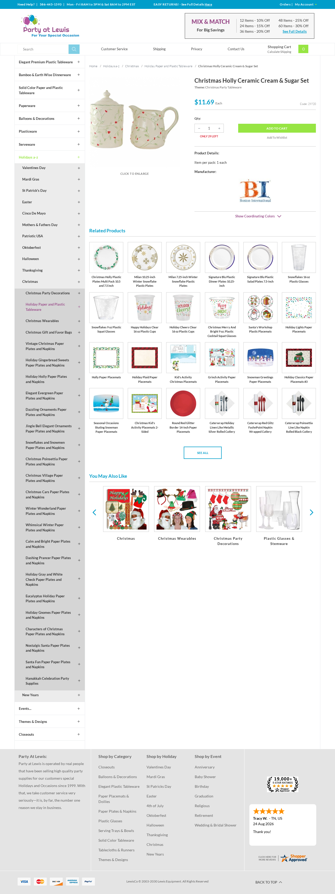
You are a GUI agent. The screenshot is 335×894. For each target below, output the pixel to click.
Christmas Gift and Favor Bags (49, 332)
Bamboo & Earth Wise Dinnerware (45, 75)
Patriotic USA (32, 236)
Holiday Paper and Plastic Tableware (45, 307)
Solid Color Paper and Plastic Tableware (41, 90)
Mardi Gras (30, 179)
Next (311, 512)
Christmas (30, 281)
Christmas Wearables (42, 321)
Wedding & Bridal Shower (216, 825)
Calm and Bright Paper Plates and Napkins (48, 544)
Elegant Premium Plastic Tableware (46, 62)
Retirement (204, 815)
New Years (30, 695)
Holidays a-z (28, 157)
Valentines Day (34, 168)
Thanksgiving (32, 270)
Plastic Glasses (110, 821)
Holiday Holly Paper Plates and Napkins (46, 379)
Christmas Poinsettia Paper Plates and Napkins (47, 461)
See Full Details (295, 31)
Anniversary (205, 767)
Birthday (202, 786)
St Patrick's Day (34, 190)
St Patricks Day (159, 786)
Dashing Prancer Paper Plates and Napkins (48, 560)
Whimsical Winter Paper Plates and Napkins (45, 527)
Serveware (27, 144)
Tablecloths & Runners (116, 850)
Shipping (159, 49)
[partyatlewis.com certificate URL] (283, 858)
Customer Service (114, 49)
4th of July (155, 805)
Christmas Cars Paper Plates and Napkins (47, 494)
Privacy (196, 49)
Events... (25, 708)
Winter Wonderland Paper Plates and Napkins (46, 511)
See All (202, 453)
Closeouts (26, 734)
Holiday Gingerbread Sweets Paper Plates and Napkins (47, 362)
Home (93, 66)
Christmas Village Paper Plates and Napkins (44, 478)
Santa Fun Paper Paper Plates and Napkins (48, 664)
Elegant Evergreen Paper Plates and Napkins (44, 395)
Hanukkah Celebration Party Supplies (47, 681)
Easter (27, 202)
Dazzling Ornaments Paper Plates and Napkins (46, 412)
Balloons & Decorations (36, 118)
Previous (94, 512)
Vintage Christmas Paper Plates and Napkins (45, 346)
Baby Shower (205, 776)
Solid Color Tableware (116, 840)
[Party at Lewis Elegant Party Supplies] (62, 26)
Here (208, 4)
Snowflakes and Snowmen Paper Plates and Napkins (45, 445)
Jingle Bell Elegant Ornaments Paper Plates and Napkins (49, 428)
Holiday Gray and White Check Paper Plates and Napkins (44, 579)
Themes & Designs (33, 721)
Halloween (30, 259)
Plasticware (28, 131)
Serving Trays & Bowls (116, 830)
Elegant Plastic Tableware (118, 786)
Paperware (27, 106)
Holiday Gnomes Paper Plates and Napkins (48, 615)
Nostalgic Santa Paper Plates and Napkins (48, 648)
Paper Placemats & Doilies (114, 799)
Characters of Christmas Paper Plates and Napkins (45, 631)
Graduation (204, 796)
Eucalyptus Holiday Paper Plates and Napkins (45, 598)
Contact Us (236, 49)
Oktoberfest (31, 247)
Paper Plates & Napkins (117, 811)
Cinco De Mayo (34, 213)
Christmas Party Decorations (48, 293)
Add (276, 128)
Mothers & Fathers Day (40, 225)
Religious (202, 805)
